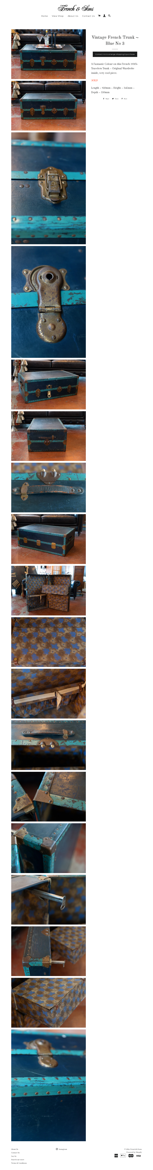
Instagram (62, 1149)
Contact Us (88, 16)
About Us (73, 16)
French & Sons (136, 1149)
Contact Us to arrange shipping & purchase (115, 54)
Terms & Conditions (19, 1163)
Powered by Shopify (134, 1152)
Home (44, 16)
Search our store (17, 1160)
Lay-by (13, 1156)
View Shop (58, 16)
